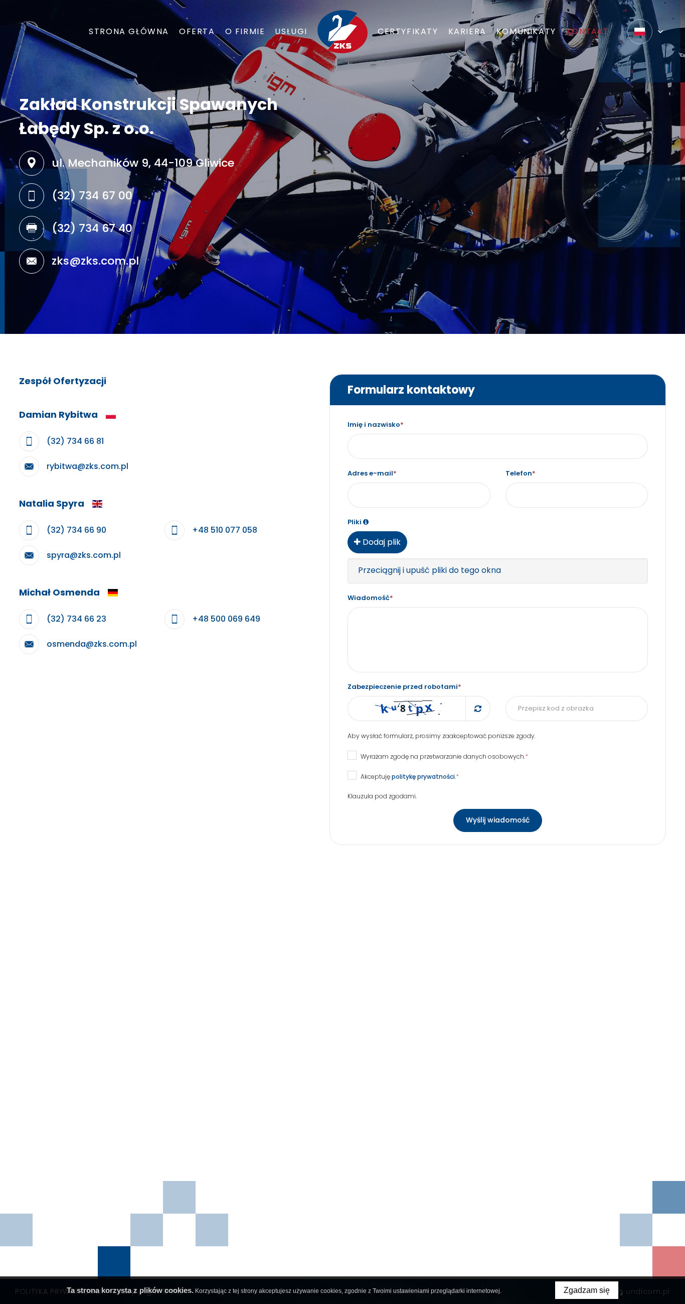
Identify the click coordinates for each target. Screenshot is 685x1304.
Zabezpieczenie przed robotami (404, 686)
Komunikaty (526, 31)
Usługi (291, 31)
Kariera (467, 31)
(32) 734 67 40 (92, 228)
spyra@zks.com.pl (84, 555)
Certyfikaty (408, 31)
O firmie (245, 31)
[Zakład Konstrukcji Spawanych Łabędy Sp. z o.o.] (342, 31)
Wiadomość (370, 598)
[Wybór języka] (645, 31)
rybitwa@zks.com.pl (87, 466)
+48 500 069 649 (226, 619)
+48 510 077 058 (224, 530)
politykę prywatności (423, 776)
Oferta (197, 31)
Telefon (520, 473)
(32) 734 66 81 (75, 441)
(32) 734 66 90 (76, 530)
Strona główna (129, 31)
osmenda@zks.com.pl (92, 644)
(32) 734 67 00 (92, 195)
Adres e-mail (372, 473)
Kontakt (587, 31)
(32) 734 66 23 (76, 619)
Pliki (355, 522)
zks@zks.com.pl (95, 261)
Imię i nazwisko (376, 424)
